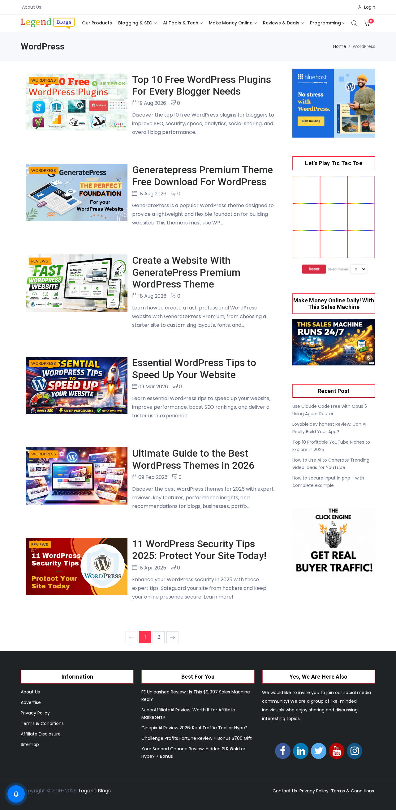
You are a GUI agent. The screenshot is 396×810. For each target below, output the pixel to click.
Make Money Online (230, 23)
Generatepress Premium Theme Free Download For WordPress (202, 175)
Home (339, 46)
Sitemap (30, 744)
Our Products (97, 23)
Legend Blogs (95, 790)
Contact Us (285, 791)
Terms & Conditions (42, 723)
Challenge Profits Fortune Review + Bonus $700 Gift (196, 738)
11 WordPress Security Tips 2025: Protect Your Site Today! (199, 549)
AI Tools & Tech (180, 23)
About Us (31, 7)
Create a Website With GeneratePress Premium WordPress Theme (186, 272)
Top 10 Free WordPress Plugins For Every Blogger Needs (201, 85)
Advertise (31, 702)
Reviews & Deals (281, 23)
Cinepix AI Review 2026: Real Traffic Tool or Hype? (194, 728)
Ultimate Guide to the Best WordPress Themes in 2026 (193, 459)
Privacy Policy (35, 713)
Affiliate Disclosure (41, 734)
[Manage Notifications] (16, 794)
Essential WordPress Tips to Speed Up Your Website (194, 368)
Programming (325, 23)
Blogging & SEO (135, 23)
